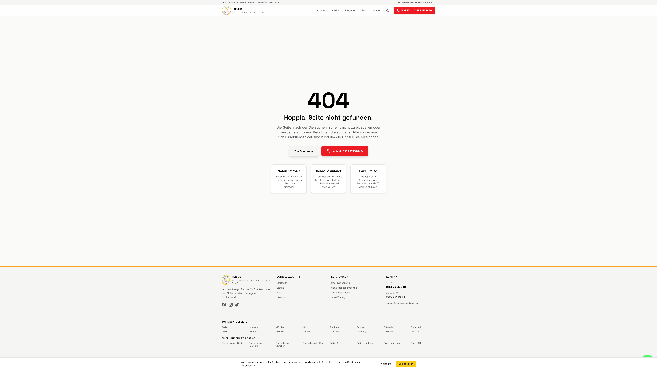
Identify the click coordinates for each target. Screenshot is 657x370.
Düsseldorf (389, 327)
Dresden (307, 331)
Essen (224, 331)
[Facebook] (224, 305)
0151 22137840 (396, 286)
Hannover (334, 331)
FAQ (364, 10)
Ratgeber (350, 10)
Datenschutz (248, 365)
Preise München (392, 343)
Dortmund (416, 327)
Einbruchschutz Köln (313, 343)
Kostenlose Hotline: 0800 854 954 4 (416, 2)
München (280, 327)
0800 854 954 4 (395, 296)
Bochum (415, 331)
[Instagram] (231, 305)
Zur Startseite (303, 151)
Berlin (224, 327)
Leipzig (252, 331)
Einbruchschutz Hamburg (256, 344)
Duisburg (388, 331)
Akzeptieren (406, 363)
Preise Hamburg (365, 343)
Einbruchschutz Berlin (232, 343)
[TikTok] (237, 305)
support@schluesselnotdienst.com (402, 303)
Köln (305, 327)
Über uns (281, 297)
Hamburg (253, 327)
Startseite (319, 10)
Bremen (280, 331)
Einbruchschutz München (283, 344)
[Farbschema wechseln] (388, 10)
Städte (335, 10)
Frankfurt (334, 327)
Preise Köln (416, 343)
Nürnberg (361, 331)
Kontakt (376, 10)
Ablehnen (386, 363)
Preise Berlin (336, 343)
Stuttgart (361, 327)
